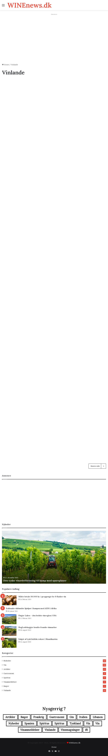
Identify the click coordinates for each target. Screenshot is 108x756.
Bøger (6, 686)
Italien (83, 717)
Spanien (29, 723)
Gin (72, 717)
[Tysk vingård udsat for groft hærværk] (18, 236)
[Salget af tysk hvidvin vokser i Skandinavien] (56, 176)
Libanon (98, 717)
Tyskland (75, 723)
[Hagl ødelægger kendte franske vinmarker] (56, 111)
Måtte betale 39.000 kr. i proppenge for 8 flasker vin (42, 596)
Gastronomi (9, 673)
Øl (86, 729)
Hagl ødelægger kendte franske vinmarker (52, 87)
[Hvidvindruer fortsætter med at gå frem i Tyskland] (89, 241)
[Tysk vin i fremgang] (56, 363)
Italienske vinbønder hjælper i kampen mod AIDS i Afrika (31, 608)
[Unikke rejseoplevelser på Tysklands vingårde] (18, 116)
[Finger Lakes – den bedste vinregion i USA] (9, 619)
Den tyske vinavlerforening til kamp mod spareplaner (35, 580)
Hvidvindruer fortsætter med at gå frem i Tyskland (88, 217)
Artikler (7, 669)
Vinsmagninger (70, 729)
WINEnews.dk (74, 743)
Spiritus (7, 678)
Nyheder (7, 661)
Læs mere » (10, 143)
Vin (5, 665)
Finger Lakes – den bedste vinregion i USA (37, 615)
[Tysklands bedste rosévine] (52, 236)
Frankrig (38, 717)
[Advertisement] (54, 41)
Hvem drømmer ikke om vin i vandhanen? (52, 282)
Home (6, 65)
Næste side (95, 466)
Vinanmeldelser (10, 682)
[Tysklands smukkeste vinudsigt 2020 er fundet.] (18, 311)
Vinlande (7, 690)
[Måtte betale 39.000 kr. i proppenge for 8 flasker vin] (9, 600)
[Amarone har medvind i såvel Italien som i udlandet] (18, 430)
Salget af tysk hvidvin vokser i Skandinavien (53, 152)
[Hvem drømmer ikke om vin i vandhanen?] (56, 306)
